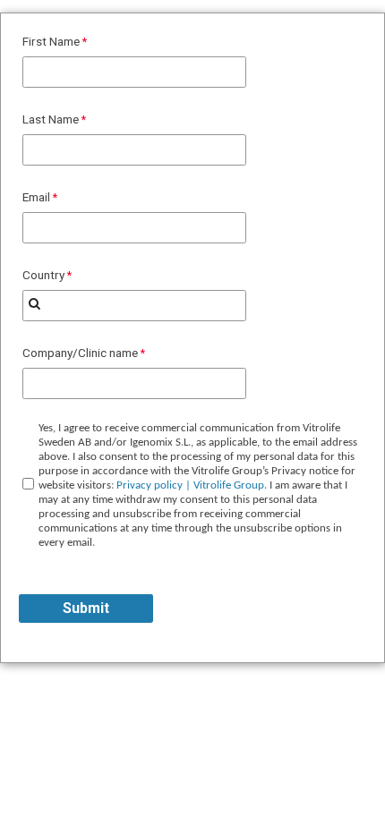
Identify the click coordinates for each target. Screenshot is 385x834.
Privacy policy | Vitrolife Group (190, 485)
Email (36, 197)
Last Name (50, 119)
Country (43, 275)
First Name (51, 41)
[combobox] (134, 305)
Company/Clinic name (80, 352)
